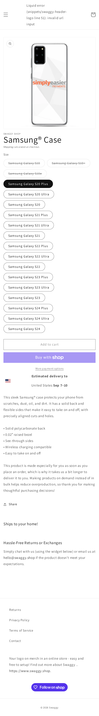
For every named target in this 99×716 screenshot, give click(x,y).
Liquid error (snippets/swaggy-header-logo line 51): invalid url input (46, 14)
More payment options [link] (49, 368)
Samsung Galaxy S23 (24, 298)
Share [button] (13, 504)
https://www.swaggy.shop (29, 671)
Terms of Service (21, 630)
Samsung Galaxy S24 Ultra (28, 318)
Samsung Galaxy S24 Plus (28, 308)
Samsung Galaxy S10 (26, 164)
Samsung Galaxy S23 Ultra (28, 287)
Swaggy (53, 707)
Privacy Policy (19, 620)
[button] (6, 15)
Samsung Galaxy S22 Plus (28, 246)
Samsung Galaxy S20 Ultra (28, 194)
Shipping (8, 146)
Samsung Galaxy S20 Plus (28, 184)
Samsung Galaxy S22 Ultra (28, 256)
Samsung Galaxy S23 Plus (28, 277)
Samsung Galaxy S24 (24, 329)
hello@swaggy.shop (19, 557)
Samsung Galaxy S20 (24, 204)
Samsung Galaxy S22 (24, 267)
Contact (15, 641)
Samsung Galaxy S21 (24, 236)
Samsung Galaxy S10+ (71, 164)
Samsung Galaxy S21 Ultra (28, 225)
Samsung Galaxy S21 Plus (28, 215)
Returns (15, 610)
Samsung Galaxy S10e (27, 174)
